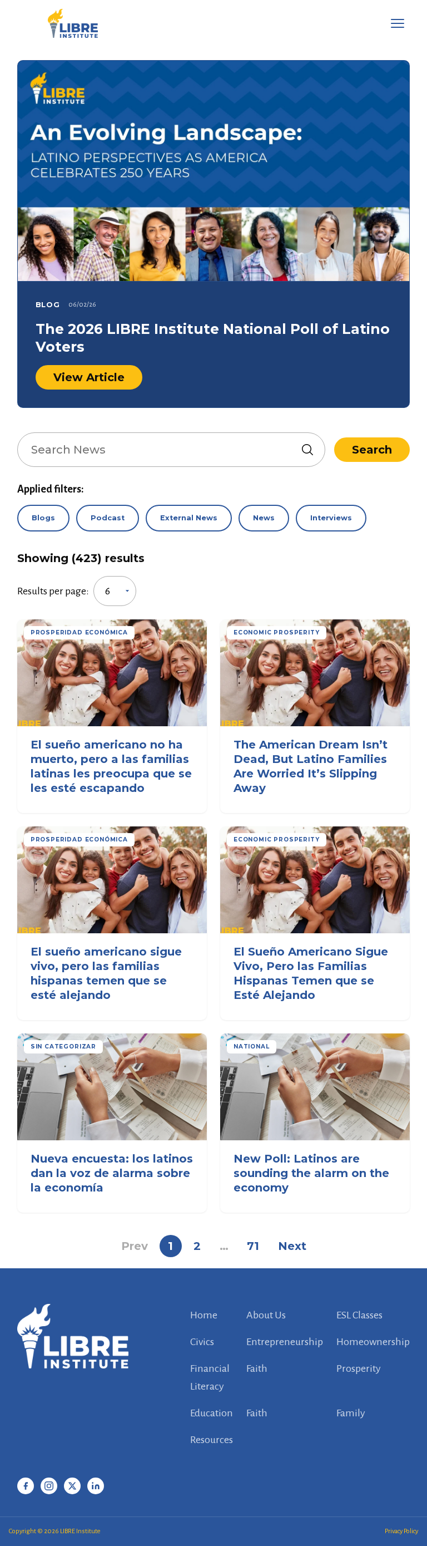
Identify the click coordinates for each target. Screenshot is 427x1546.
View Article (89, 377)
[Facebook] (25, 1486)
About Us (266, 1315)
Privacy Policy (401, 1531)
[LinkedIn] (95, 1486)
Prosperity (358, 1368)
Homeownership (373, 1341)
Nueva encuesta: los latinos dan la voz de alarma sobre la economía (112, 1173)
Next (292, 1246)
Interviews (331, 518)
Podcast (108, 518)
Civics (202, 1341)
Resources (211, 1439)
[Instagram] (49, 1486)
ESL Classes (359, 1315)
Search (372, 449)
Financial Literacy (210, 1377)
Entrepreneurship (284, 1341)
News (264, 518)
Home (203, 1315)
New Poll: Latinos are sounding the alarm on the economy (311, 1173)
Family (350, 1413)
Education (211, 1413)
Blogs (43, 518)
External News (188, 518)
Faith (256, 1368)
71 (253, 1246)
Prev (134, 1246)
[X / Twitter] (72, 1486)
